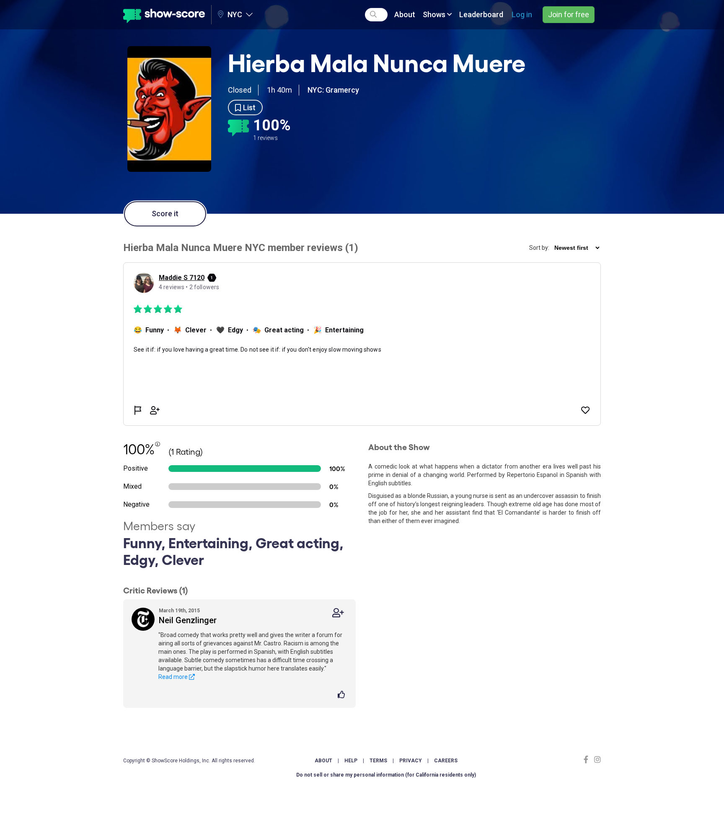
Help (350, 761)
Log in (522, 14)
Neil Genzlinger (188, 620)
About (404, 14)
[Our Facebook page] (588, 759)
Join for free (568, 14)
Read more (173, 676)
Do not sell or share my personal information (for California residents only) (386, 775)
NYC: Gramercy (333, 89)
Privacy (410, 761)
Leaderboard (481, 14)
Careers (446, 761)
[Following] (338, 613)
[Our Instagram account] (596, 759)
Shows (435, 14)
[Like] (342, 695)
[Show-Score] (164, 14)
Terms (378, 761)
